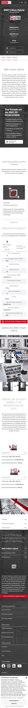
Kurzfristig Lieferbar (7, 618)
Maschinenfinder (6, 610)
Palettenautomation (7, 628)
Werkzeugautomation (7, 637)
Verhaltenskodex (6, 651)
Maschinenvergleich (7, 614)
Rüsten (9, 57)
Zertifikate (4, 646)
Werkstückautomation (8, 632)
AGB (3, 655)
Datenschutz (1, 354)
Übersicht (15, 57)
